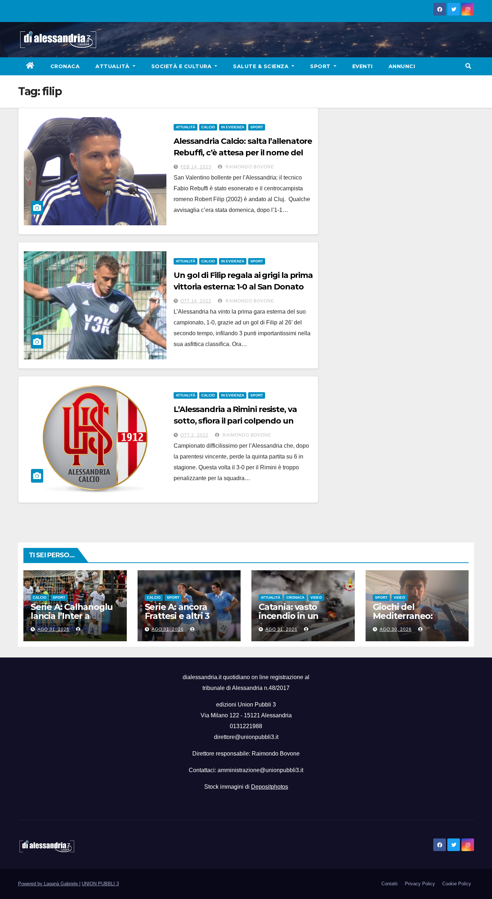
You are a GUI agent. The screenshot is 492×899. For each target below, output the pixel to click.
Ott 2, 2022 (194, 435)
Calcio (208, 127)
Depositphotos (269, 787)
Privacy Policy (420, 883)
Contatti (389, 883)
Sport (321, 66)
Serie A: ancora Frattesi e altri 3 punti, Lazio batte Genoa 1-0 (181, 620)
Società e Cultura (182, 66)
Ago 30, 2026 (396, 629)
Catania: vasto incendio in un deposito (288, 616)
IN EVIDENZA (232, 127)
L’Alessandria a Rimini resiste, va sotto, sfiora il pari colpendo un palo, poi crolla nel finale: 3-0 (235, 420)
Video (316, 597)
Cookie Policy (456, 883)
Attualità (113, 66)
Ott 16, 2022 (195, 301)
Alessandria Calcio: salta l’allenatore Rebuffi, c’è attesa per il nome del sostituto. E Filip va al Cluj (243, 152)
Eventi (362, 66)
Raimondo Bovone (249, 166)
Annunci (402, 66)
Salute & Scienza (261, 66)
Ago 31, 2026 (53, 629)
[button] (468, 66)
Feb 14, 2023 (195, 166)
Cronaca (65, 66)
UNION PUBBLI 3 (100, 883)
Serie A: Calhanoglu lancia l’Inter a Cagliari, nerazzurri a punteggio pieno (73, 620)
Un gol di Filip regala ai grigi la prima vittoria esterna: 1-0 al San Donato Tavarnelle (243, 286)
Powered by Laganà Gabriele (48, 883)
